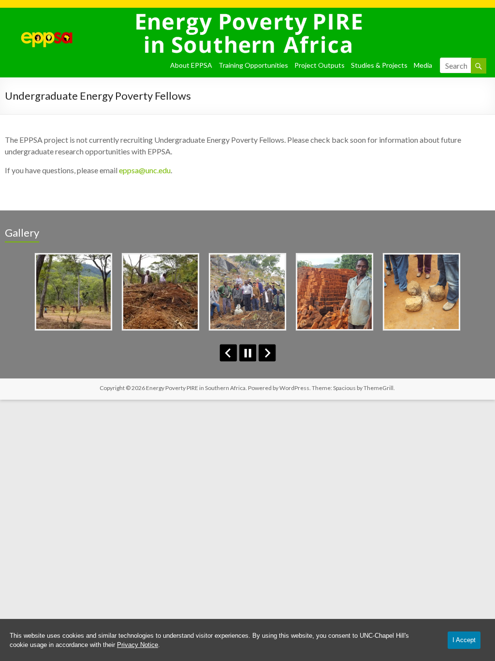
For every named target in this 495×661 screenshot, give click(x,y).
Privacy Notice (137, 644)
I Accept (464, 640)
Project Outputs (319, 65)
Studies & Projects (379, 65)
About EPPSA (191, 65)
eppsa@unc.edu (145, 170)
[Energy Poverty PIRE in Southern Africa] (39, 19)
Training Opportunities (253, 65)
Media (423, 65)
